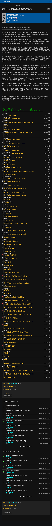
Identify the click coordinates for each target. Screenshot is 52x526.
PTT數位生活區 (5, 6)
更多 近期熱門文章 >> (26, 446)
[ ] (10, 407)
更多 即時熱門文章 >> (26, 496)
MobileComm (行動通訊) (15, 6)
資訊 (12, 383)
